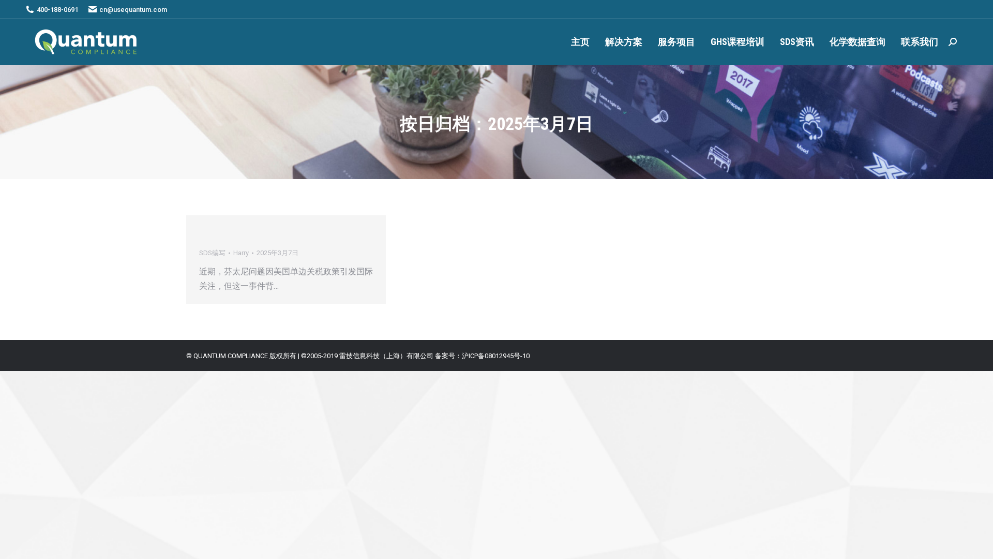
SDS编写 (212, 253)
